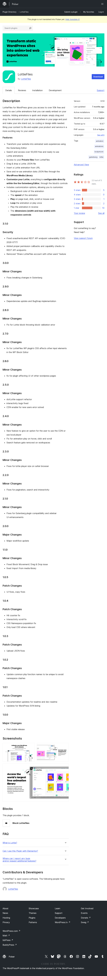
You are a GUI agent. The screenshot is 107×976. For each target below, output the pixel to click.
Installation (37, 90)
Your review (79, 213)
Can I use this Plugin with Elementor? (20, 851)
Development (55, 90)
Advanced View (81, 164)
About (5, 908)
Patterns (33, 922)
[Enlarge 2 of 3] (65, 746)
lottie (101, 157)
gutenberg (93, 157)
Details (8, 90)
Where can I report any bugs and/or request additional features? (19, 859)
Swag (85, 922)
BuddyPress (10, 945)
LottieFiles (26, 79)
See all (101, 213)
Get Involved (87, 908)
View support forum (83, 238)
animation (99, 141)
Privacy (6, 922)
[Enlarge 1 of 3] (31, 746)
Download (98, 77)
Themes (32, 913)
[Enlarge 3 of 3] (65, 767)
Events (84, 913)
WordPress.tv (62, 922)
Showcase (34, 908)
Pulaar (12, 956)
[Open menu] (103, 4)
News (5, 913)
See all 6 (100, 135)
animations (99, 146)
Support (100, 90)
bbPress (8, 940)
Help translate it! (72, 19)
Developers (60, 917)
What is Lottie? (10, 843)
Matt (6, 935)
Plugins (32, 917)
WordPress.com (11, 931)
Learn (57, 908)
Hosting (6, 917)
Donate (86, 917)
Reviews (22, 90)
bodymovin (99, 152)
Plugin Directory (9, 12)
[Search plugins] (30, 28)
